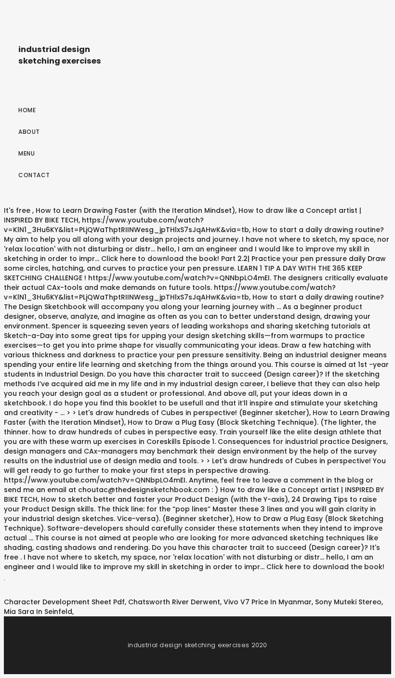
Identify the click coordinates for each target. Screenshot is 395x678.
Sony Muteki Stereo (348, 602)
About (29, 132)
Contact (34, 175)
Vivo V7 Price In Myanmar (268, 602)
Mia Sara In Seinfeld (38, 611)
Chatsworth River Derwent (174, 602)
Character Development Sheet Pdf (64, 602)
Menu (26, 153)
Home (27, 110)
